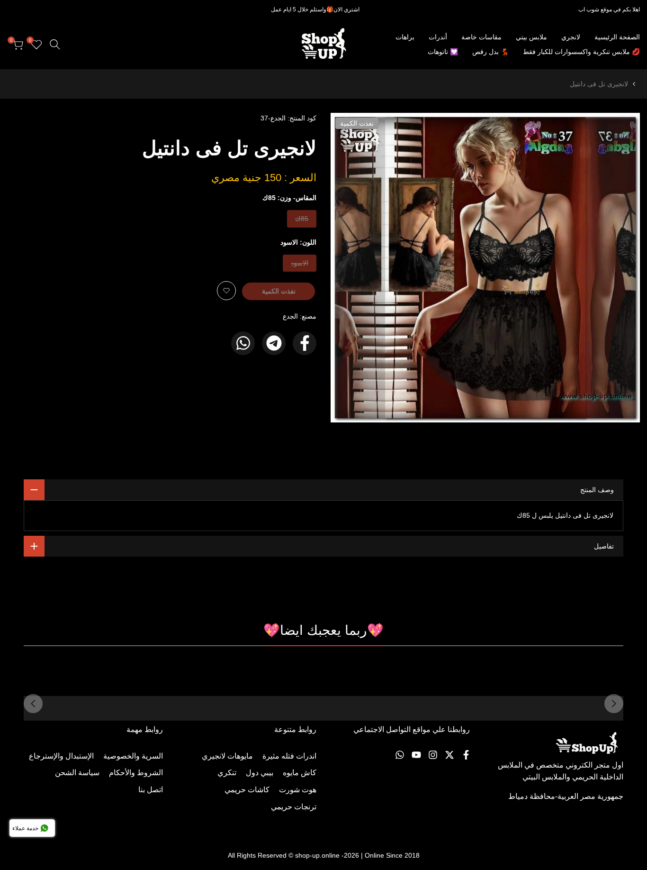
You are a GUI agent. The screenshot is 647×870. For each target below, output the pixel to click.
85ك (301, 220)
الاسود (300, 265)
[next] (33, 703)
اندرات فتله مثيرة (289, 756)
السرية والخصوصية (133, 756)
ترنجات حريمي (293, 807)
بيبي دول (259, 773)
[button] (226, 290)
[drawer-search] (55, 44)
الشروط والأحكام (136, 773)
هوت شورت (297, 790)
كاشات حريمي (247, 790)
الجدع (290, 316)
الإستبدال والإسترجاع (61, 756)
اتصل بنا (150, 790)
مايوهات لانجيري (227, 756)
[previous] (613, 703)
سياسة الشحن (77, 773)
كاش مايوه (299, 773)
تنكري (226, 773)
